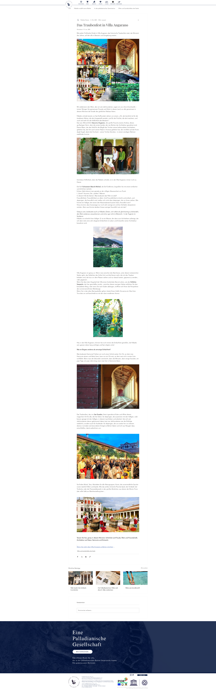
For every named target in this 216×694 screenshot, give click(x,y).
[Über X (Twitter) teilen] (82, 557)
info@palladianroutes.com (91, 683)
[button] (82, 652)
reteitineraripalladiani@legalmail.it (92, 684)
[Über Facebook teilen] (77, 557)
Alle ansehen (144, 568)
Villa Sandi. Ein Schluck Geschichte (78, 589)
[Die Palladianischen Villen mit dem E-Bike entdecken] (108, 578)
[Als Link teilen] (90, 557)
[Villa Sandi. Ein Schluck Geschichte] (80, 578)
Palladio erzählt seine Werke (82, 8)
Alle (69, 8)
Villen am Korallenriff (132, 588)
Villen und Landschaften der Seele (128, 8)
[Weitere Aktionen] (138, 20)
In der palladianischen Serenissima (104, 8)
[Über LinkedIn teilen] (86, 557)
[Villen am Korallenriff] (135, 578)
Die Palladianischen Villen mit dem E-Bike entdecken (108, 589)
